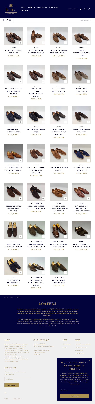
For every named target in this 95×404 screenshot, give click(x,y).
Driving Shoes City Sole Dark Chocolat (59, 131)
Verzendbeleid (79, 353)
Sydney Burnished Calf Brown (59, 245)
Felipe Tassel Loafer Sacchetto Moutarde (59, 208)
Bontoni (13, 47)
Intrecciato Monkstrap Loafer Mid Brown (81, 208)
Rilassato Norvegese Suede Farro (81, 53)
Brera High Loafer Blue (36, 130)
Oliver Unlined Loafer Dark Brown (13, 208)
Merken (31, 7)
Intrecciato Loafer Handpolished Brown (36, 92)
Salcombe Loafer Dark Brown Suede (36, 207)
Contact (25, 10)
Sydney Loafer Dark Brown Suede (36, 245)
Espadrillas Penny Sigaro (59, 169)
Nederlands (72, 9)
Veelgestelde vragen (81, 347)
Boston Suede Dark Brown (58, 281)
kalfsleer (25, 319)
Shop (23, 7)
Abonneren (11, 385)
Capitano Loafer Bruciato (13, 52)
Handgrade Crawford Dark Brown (36, 282)
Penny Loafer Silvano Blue (13, 281)
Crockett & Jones (13, 165)
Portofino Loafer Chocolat (81, 130)
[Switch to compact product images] (10, 20)
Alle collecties (67, 344)
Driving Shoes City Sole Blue (14, 130)
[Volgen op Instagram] (5, 392)
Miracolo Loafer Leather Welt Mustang (36, 170)
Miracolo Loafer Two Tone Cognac (59, 52)
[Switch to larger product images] (3, 20)
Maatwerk (42, 7)
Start (6, 297)
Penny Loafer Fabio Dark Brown (14, 245)
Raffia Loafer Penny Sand (81, 90)
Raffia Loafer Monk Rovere (59, 90)
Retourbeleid (79, 350)
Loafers (18, 297)
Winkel (12, 297)
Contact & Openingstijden (83, 344)
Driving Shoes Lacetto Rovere (36, 52)
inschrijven (74, 396)
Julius (36, 47)
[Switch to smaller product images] (7, 20)
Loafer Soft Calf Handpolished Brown (13, 91)
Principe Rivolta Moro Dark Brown (81, 245)
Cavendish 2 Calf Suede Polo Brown (13, 169)
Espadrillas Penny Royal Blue (81, 169)
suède (34, 319)
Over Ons (53, 7)
